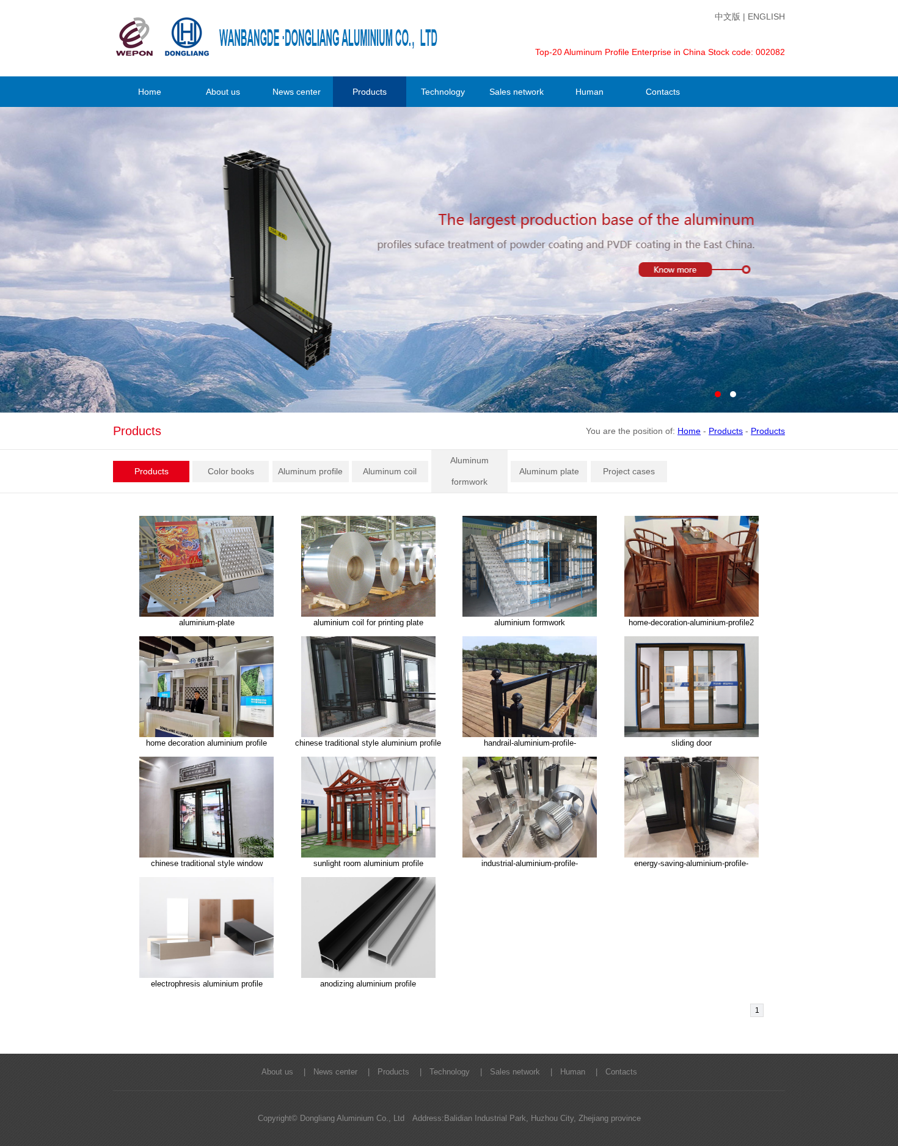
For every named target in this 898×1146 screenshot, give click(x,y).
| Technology (441, 1071)
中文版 (727, 16)
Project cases (629, 471)
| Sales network (506, 1071)
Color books (231, 471)
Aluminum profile (310, 471)
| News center (326, 1071)
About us (277, 1071)
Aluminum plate (549, 471)
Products (726, 431)
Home (689, 431)
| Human (563, 1071)
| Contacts (612, 1071)
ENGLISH (766, 16)
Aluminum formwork (469, 471)
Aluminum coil (390, 471)
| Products (384, 1071)
